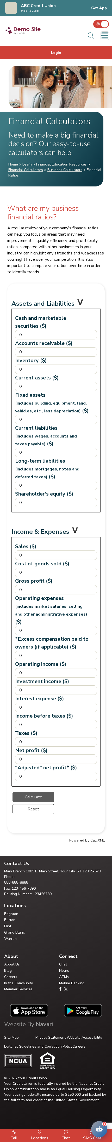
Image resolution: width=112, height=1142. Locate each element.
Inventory (31, 360)
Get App (99, 8)
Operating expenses (51, 610)
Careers (10, 976)
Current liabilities (46, 435)
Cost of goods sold (42, 563)
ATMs (64, 976)
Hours (64, 970)
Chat (63, 964)
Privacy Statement (50, 1037)
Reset (33, 809)
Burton (9, 919)
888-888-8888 (16, 882)
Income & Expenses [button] (40, 531)
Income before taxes (44, 715)
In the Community (18, 983)
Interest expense (39, 698)
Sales (25, 546)
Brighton (11, 913)
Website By (28, 1024)
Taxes (26, 733)
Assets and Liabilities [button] (42, 303)
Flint (7, 926)
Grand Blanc (14, 932)
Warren (10, 938)
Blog (8, 970)
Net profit (31, 750)
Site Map (11, 1037)
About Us (12, 964)
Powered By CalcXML (87, 840)
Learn (27, 164)
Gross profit (34, 580)
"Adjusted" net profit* (46, 767)
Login (56, 52)
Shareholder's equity (44, 493)
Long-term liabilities (47, 468)
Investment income (42, 681)
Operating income (40, 664)
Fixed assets (52, 402)
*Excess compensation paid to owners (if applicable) (52, 642)
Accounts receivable (44, 343)
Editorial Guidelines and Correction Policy (38, 1046)
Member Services (18, 989)
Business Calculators (64, 169)
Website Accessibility (84, 1037)
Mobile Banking (71, 983)
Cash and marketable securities (40, 322)
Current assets (37, 377)
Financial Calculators (25, 169)
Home (13, 164)
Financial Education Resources (61, 164)
